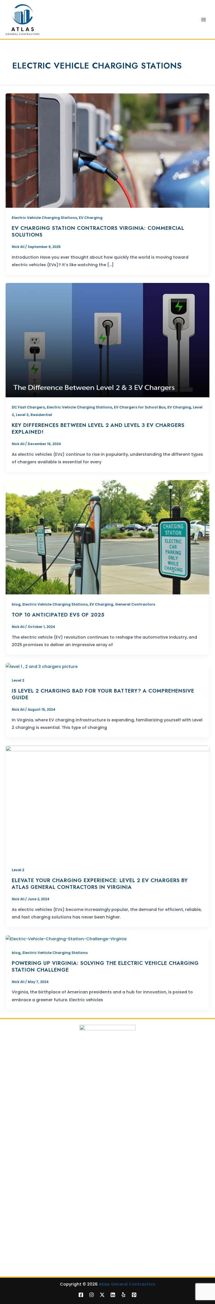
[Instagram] (91, 1294)
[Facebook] (80, 1294)
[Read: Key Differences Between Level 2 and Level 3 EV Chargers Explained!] (107, 340)
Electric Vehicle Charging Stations (44, 217)
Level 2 (18, 680)
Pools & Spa (17, 1138)
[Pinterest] (134, 1294)
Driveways (16, 1145)
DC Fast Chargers (28, 407)
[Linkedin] (112, 1294)
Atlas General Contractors (127, 1284)
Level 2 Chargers (23, 1191)
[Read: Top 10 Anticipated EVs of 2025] (107, 537)
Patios (12, 1236)
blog (16, 604)
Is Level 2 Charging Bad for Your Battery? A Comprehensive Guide (103, 694)
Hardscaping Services (28, 1250)
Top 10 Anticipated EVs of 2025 (58, 614)
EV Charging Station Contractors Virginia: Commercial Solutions (98, 231)
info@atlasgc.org (108, 1089)
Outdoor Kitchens (23, 1264)
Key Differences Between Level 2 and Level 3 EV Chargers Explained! (98, 428)
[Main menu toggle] (203, 19)
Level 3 (22, 414)
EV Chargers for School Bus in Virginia (43, 1212)
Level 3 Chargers (23, 1198)
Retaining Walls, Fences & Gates (38, 1153)
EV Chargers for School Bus (139, 407)
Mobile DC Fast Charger (29, 1205)
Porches (14, 1243)
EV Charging (90, 217)
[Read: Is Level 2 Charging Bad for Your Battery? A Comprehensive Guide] (42, 666)
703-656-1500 (162, 1082)
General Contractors (135, 604)
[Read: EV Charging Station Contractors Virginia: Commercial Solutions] (107, 150)
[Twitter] (102, 1294)
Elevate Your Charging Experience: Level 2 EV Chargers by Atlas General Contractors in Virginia (100, 884)
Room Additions (21, 1160)
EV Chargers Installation (30, 1184)
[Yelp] (123, 1294)
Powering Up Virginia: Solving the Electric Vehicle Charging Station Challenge (105, 966)
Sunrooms (16, 1257)
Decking (14, 1131)
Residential (41, 414)
